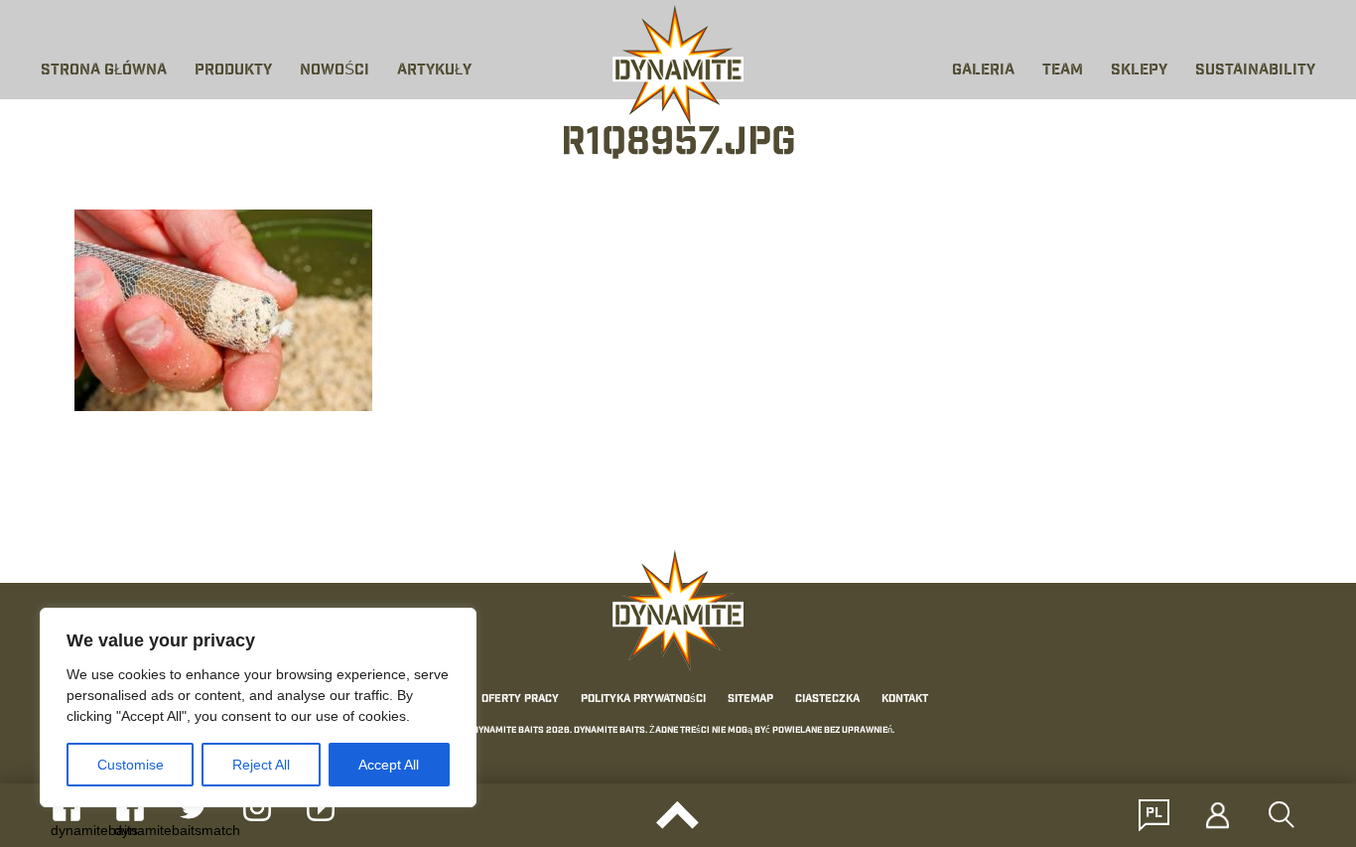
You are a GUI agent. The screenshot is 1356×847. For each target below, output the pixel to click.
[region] (258, 707)
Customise (130, 765)
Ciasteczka (827, 699)
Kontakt (904, 699)
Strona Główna (104, 71)
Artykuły (434, 71)
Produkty (233, 71)
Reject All (261, 765)
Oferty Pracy (520, 699)
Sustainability (1255, 71)
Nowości (334, 71)
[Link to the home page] (678, 65)
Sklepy (1139, 71)
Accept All (388, 765)
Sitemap (750, 699)
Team (1062, 71)
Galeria (983, 71)
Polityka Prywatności (643, 699)
